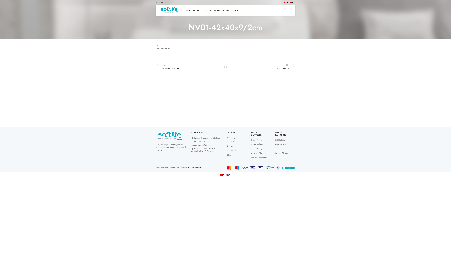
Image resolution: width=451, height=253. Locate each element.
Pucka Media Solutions (194, 168)
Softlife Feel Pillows (259, 157)
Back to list (225, 66)
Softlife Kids (280, 140)
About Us (231, 142)
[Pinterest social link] (162, 2)
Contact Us (231, 150)
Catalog (230, 146)
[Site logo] (169, 10)
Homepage (231, 137)
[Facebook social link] (157, 2)
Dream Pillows (256, 140)
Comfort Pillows (281, 153)
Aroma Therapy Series (259, 149)
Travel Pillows (280, 144)
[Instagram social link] (159, 2)
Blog (229, 155)
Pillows (260, 144)
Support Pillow (281, 149)
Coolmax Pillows (257, 153)
